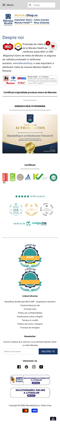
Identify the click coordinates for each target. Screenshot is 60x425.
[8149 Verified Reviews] (30, 292)
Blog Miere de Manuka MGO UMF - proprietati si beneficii (30, 301)
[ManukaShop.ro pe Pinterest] (26, 367)
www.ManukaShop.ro (24, 63)
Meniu (10, 5)
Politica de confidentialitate (30, 313)
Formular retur (30, 309)
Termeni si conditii (30, 320)
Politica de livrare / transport (30, 324)
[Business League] (53, 419)
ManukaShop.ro (33, 405)
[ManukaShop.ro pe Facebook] (19, 367)
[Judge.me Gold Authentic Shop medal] (45, 209)
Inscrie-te (48, 351)
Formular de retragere (30, 327)
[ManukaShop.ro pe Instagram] (34, 367)
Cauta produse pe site (30, 305)
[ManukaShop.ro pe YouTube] (41, 367)
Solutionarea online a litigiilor (30, 316)
